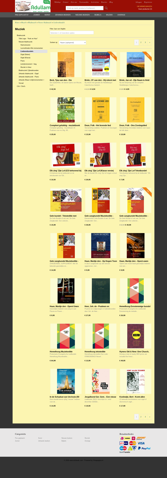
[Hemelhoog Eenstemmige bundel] (135, 290)
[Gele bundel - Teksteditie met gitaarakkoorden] (66, 200)
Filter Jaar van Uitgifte (57, 29)
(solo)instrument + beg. (29, 64)
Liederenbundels (59, 22)
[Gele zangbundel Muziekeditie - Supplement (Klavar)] (66, 245)
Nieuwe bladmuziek (44, 22)
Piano (23, 61)
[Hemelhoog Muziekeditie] (66, 336)
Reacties (104, 2)
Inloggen (139, 2)
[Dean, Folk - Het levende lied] (100, 109)
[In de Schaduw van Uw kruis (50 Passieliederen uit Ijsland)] (66, 381)
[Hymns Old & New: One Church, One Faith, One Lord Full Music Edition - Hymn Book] (135, 336)
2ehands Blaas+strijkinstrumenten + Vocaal (31, 81)
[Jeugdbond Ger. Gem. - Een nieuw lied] (100, 381)
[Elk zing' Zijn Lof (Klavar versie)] (100, 155)
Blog (111, 2)
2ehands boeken (63, 15)
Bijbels (98, 15)
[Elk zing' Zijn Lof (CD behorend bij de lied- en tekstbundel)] (66, 155)
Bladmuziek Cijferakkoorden (29, 70)
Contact (65, 2)
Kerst (47, 15)
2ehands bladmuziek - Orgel (29, 73)
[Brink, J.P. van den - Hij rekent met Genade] (100, 64)
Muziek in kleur (26, 67)
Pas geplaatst (22, 15)
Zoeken (106, 8)
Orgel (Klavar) (25, 58)
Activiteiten (95, 2)
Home (17, 22)
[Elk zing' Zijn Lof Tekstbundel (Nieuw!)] (135, 155)
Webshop (57, 2)
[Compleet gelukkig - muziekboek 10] (66, 109)
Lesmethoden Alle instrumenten (32, 48)
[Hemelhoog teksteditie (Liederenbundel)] (100, 336)
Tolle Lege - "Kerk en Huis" (28, 38)
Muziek (109, 15)
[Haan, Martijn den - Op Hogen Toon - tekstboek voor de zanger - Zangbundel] (100, 245)
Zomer (36, 15)
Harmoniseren (25, 45)
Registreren (148, 2)
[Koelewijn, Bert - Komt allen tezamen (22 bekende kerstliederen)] (135, 381)
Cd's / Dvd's (21, 86)
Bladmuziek (32, 22)
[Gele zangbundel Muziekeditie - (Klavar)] (100, 200)
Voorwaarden (84, 2)
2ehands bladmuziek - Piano (29, 77)
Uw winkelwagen (144, 6)
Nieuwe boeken (82, 15)
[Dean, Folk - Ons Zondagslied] (135, 109)
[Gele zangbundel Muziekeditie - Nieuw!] (135, 200)
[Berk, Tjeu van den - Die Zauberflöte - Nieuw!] (66, 64)
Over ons (74, 2)
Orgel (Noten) (25, 54)
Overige (121, 15)
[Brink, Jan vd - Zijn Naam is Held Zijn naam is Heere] (135, 64)
